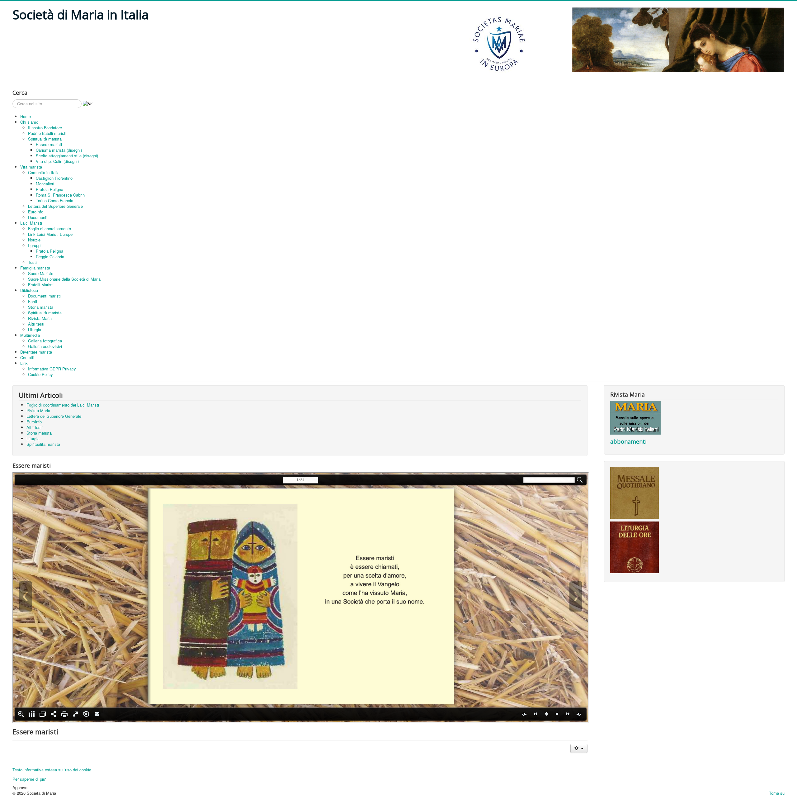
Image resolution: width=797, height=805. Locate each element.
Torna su (777, 793)
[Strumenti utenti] (578, 748)
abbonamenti (628, 441)
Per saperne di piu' (29, 779)
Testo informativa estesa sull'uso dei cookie (51, 770)
